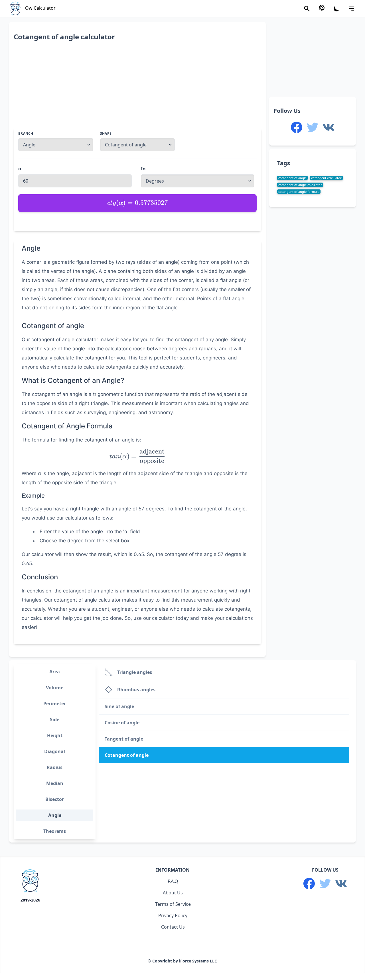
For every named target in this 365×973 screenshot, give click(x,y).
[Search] (307, 8)
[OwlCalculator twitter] (312, 127)
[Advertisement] (137, 88)
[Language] (321, 8)
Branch (25, 133)
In (143, 168)
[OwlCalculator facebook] (296, 127)
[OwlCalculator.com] (30, 881)
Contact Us (173, 927)
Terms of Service (173, 904)
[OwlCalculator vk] (328, 127)
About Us (173, 893)
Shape (106, 133)
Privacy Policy (172, 915)
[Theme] (336, 8)
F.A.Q (173, 881)
